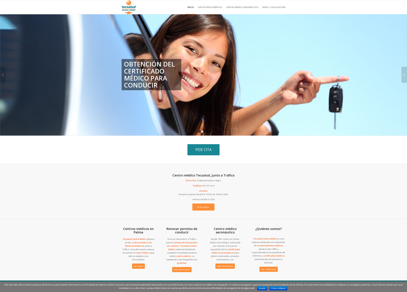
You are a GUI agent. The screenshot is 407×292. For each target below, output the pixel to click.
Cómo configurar (278, 288)
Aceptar (262, 288)
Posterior (404, 75)
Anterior (3, 75)
